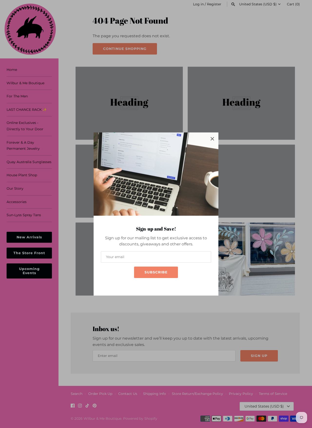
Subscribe (156, 272)
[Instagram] (151, 285)
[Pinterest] (166, 285)
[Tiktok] (158, 285)
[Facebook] (144, 285)
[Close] (212, 138)
